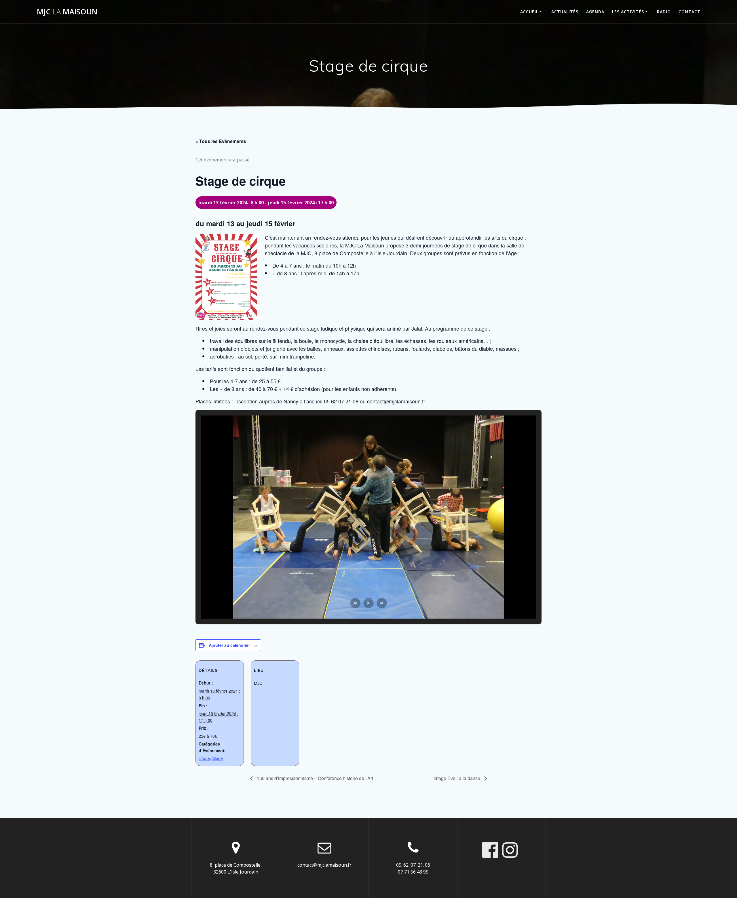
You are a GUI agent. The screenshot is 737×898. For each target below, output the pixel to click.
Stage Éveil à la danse (457, 778)
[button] (355, 603)
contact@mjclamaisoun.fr (324, 865)
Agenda (595, 11)
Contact (689, 11)
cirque (204, 758)
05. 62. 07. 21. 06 (413, 865)
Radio (664, 11)
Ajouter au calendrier (229, 645)
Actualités (564, 11)
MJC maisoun (67, 12)
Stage (217, 758)
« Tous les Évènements (220, 141)
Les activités (628, 11)
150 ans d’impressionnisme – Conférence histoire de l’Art (314, 778)
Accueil (529, 11)
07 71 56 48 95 (413, 872)
